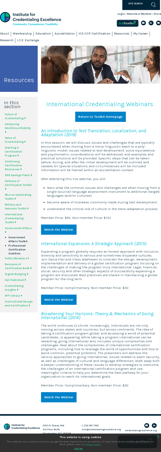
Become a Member (139, 14)
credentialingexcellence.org (141, 430)
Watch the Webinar (58, 229)
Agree (78, 448)
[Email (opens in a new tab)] (158, 23)
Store (157, 14)
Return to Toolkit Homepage (100, 117)
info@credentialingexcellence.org (101, 429)
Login (121, 14)
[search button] (153, 4)
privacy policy (93, 444)
